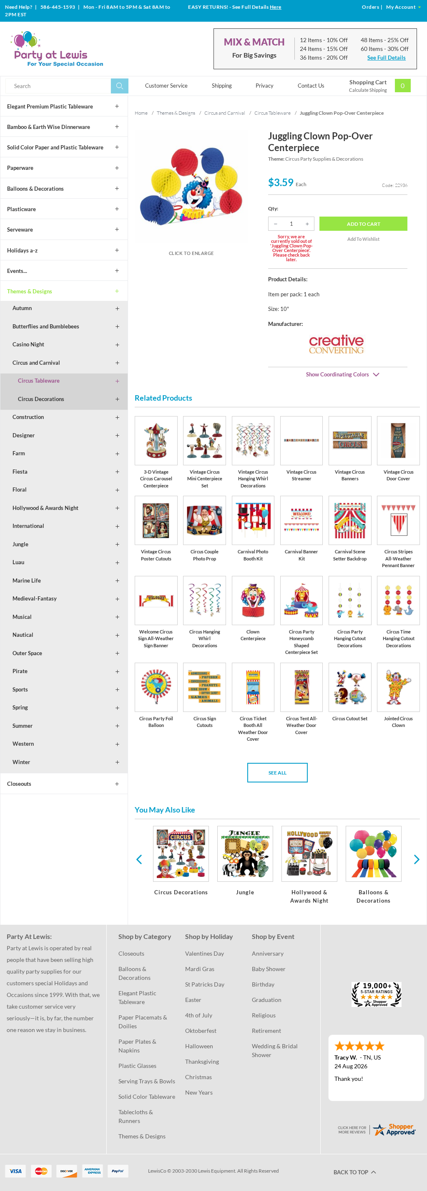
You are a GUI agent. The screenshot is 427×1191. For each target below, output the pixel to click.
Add (363, 224)
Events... (17, 270)
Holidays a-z (22, 250)
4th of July (198, 1015)
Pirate (20, 671)
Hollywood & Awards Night (45, 508)
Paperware (20, 167)
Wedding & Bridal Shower (275, 1050)
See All (277, 773)
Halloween (199, 1046)
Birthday (263, 984)
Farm (19, 453)
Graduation (266, 999)
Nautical (23, 634)
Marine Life (27, 580)
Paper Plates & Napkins (138, 1046)
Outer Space (27, 653)
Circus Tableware (39, 380)
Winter (21, 762)
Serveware (20, 229)
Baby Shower (269, 968)
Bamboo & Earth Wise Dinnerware (48, 127)
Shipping (222, 85)
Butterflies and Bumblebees (46, 326)
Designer (24, 435)
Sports (20, 689)
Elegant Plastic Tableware (138, 997)
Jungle (20, 544)
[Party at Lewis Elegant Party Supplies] (74, 49)
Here (275, 7)
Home (141, 113)
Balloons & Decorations (35, 188)
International (28, 525)
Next (416, 859)
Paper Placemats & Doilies (143, 1022)
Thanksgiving (202, 1061)
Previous (139, 859)
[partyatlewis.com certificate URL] (377, 1128)
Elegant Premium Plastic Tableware (50, 106)
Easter (193, 999)
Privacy (265, 85)
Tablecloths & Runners (136, 1116)
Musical (22, 616)
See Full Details (386, 57)
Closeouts (19, 783)
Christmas (198, 1076)
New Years (199, 1092)
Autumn (22, 308)
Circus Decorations (41, 399)
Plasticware (21, 209)
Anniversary (268, 953)
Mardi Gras (199, 968)
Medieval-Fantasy (35, 598)
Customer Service (166, 85)
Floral (20, 489)
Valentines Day (204, 953)
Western (23, 743)
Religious (264, 1015)
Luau (18, 562)
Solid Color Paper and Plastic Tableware (55, 147)
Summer (23, 725)
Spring (20, 707)
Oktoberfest (200, 1030)
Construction (28, 417)
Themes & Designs (29, 291)
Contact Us (311, 85)
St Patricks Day (204, 984)
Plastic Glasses (137, 1065)
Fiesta (20, 471)
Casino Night (28, 344)
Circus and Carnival (36, 362)
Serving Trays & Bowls (146, 1081)
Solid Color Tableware (146, 1096)
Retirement (266, 1030)
